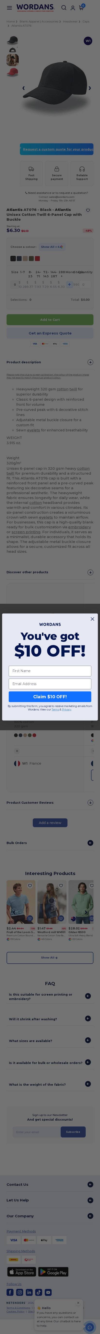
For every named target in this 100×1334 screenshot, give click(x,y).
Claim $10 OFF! (50, 696)
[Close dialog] (92, 619)
